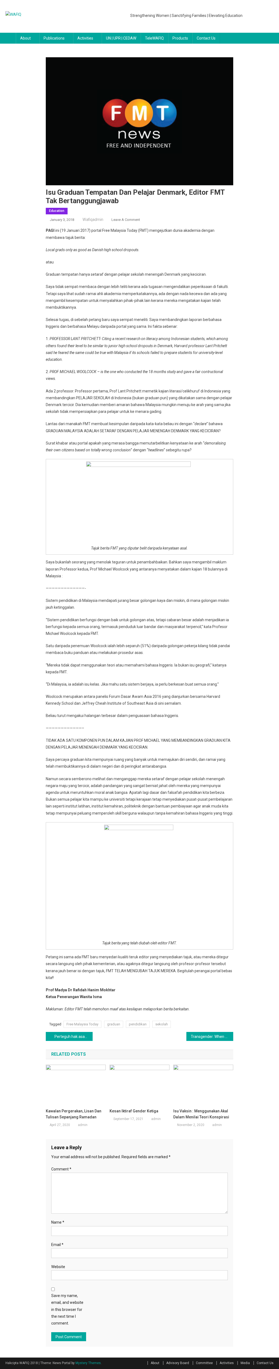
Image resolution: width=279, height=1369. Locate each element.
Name (57, 1222)
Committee (204, 1363)
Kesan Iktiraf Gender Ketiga (134, 1111)
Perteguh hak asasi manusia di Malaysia (73, 1036)
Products (180, 38)
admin (82, 1125)
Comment (61, 1169)
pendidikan (138, 1024)
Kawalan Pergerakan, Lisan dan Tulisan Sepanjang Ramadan (73, 1114)
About (25, 38)
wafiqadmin (93, 219)
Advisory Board (177, 1363)
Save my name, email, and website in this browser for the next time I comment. (67, 1309)
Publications (54, 38)
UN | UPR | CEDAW (121, 38)
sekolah (161, 1024)
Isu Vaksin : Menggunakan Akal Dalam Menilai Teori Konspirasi (201, 1114)
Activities (85, 38)
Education (56, 211)
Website (58, 1267)
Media (245, 1363)
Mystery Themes (88, 1363)
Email (57, 1244)
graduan (113, 1024)
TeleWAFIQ (154, 38)
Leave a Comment (125, 220)
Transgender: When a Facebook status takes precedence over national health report (212, 1036)
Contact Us (206, 38)
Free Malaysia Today (82, 1024)
